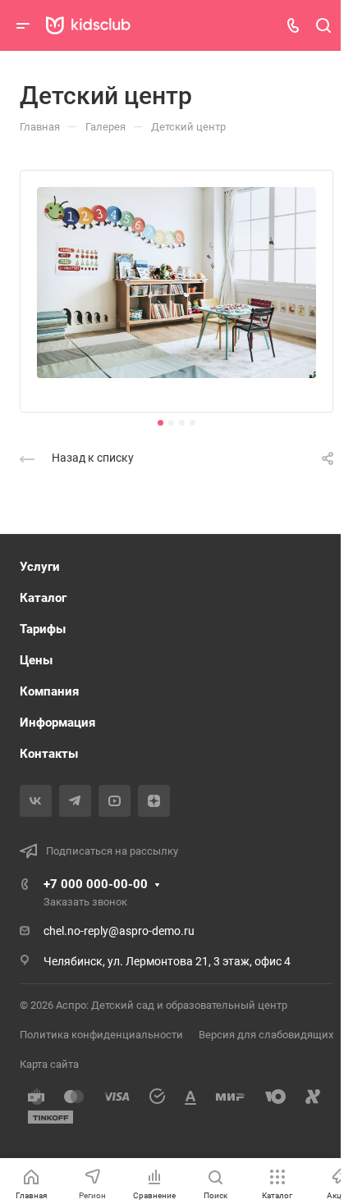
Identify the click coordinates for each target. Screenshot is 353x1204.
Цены (36, 660)
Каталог (43, 598)
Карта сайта (49, 1064)
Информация (57, 722)
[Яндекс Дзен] (154, 801)
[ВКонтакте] (36, 801)
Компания (49, 691)
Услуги (40, 566)
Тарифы (43, 629)
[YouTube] (115, 801)
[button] (160, 423)
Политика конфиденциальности (101, 1034)
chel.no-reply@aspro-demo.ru (119, 930)
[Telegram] (75, 801)
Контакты (49, 753)
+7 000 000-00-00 (96, 884)
